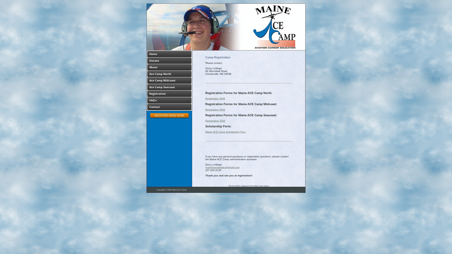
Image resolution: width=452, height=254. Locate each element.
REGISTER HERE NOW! (169, 115)
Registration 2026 (215, 98)
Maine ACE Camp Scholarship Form (225, 132)
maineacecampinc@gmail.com (222, 167)
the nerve (233, 196)
